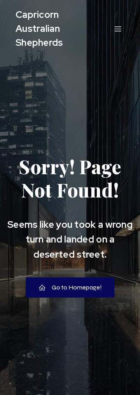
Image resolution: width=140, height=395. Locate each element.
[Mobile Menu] (117, 28)
